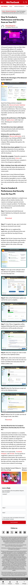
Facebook (19, 451)
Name (4, 507)
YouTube (12, 453)
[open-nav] (2, 2)
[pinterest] (20, 533)
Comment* (5, 494)
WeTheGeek (12, 2)
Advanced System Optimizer (17, 105)
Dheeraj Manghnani (10, 25)
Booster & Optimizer (11, 11)
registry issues (10, 120)
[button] (24, 2)
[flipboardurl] (24, 533)
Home (3, 11)
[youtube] (16, 533)
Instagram (4, 453)
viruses (17, 158)
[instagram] (7, 533)
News (10, 6)
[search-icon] (26, 2)
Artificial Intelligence (19, 6)
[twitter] (11, 533)
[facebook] (3, 533)
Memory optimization (15, 136)
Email (4, 512)
